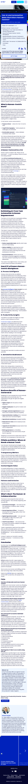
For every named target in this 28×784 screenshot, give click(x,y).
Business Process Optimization (14, 777)
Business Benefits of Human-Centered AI (13, 36)
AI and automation (7, 89)
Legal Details (22, 775)
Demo (14, 2)
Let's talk (14, 56)
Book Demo (5, 700)
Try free (20, 2)
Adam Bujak (6, 715)
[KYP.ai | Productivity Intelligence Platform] (3, 2)
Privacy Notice (14, 775)
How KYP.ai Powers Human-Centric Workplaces (11, 33)
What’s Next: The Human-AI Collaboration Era (14, 41)
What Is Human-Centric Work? (10, 28)
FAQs (4, 45)
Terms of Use (6, 775)
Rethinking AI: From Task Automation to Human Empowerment (13, 30)
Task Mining (18, 776)
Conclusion (5, 43)
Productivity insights (6, 321)
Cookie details (10, 776)
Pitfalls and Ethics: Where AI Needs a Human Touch (14, 38)
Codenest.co (19, 781)
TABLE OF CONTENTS (8, 25)
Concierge (15, 171)
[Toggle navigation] (26, 2)
